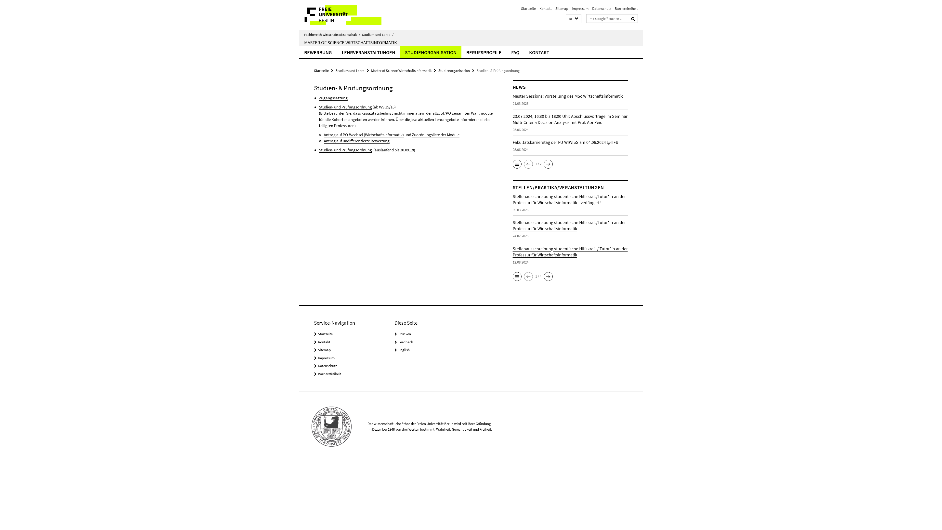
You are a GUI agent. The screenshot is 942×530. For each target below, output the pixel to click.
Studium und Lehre (377, 34)
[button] (573, 18)
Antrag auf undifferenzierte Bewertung (357, 141)
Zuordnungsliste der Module (435, 134)
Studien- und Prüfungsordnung (345, 107)
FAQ (515, 52)
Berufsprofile (483, 52)
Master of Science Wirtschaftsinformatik (350, 42)
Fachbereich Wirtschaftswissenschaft (332, 34)
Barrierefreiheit (626, 8)
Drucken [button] (404, 333)
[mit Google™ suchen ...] (633, 19)
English (404, 349)
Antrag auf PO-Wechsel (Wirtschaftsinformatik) (364, 134)
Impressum (580, 8)
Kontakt (545, 8)
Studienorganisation (431, 52)
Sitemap (561, 8)
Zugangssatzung (333, 98)
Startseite (528, 8)
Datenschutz (601, 8)
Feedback (405, 342)
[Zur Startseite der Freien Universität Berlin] (340, 15)
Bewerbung (318, 52)
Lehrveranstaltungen (368, 52)
